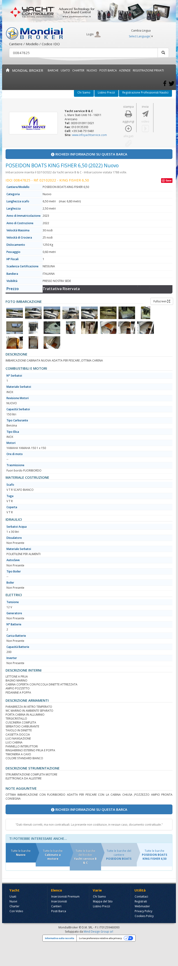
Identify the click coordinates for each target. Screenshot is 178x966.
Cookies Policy (144, 916)
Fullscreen (160, 301)
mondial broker (26, 70)
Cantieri (56, 906)
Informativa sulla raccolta (59, 938)
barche (53, 70)
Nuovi (13, 901)
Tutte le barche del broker (85, 857)
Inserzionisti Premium (65, 896)
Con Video (16, 911)
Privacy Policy (143, 911)
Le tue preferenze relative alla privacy (100, 938)
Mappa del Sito (103, 901)
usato (65, 70)
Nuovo (92, 70)
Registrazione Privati (148, 70)
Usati (13, 896)
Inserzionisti (59, 901)
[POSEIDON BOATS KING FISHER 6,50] (14, 313)
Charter (14, 906)
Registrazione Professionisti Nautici (145, 92)
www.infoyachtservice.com (89, 135)
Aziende (124, 70)
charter (78, 70)
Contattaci (141, 896)
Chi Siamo (83, 92)
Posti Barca (108, 70)
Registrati (141, 901)
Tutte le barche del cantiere (118, 855)
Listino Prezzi (106, 92)
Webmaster (142, 906)
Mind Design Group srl (98, 932)
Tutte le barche (21, 853)
